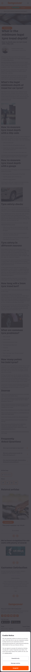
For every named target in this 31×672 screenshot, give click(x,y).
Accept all (15, 668)
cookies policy (8, 653)
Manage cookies (15, 663)
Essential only (15, 658)
